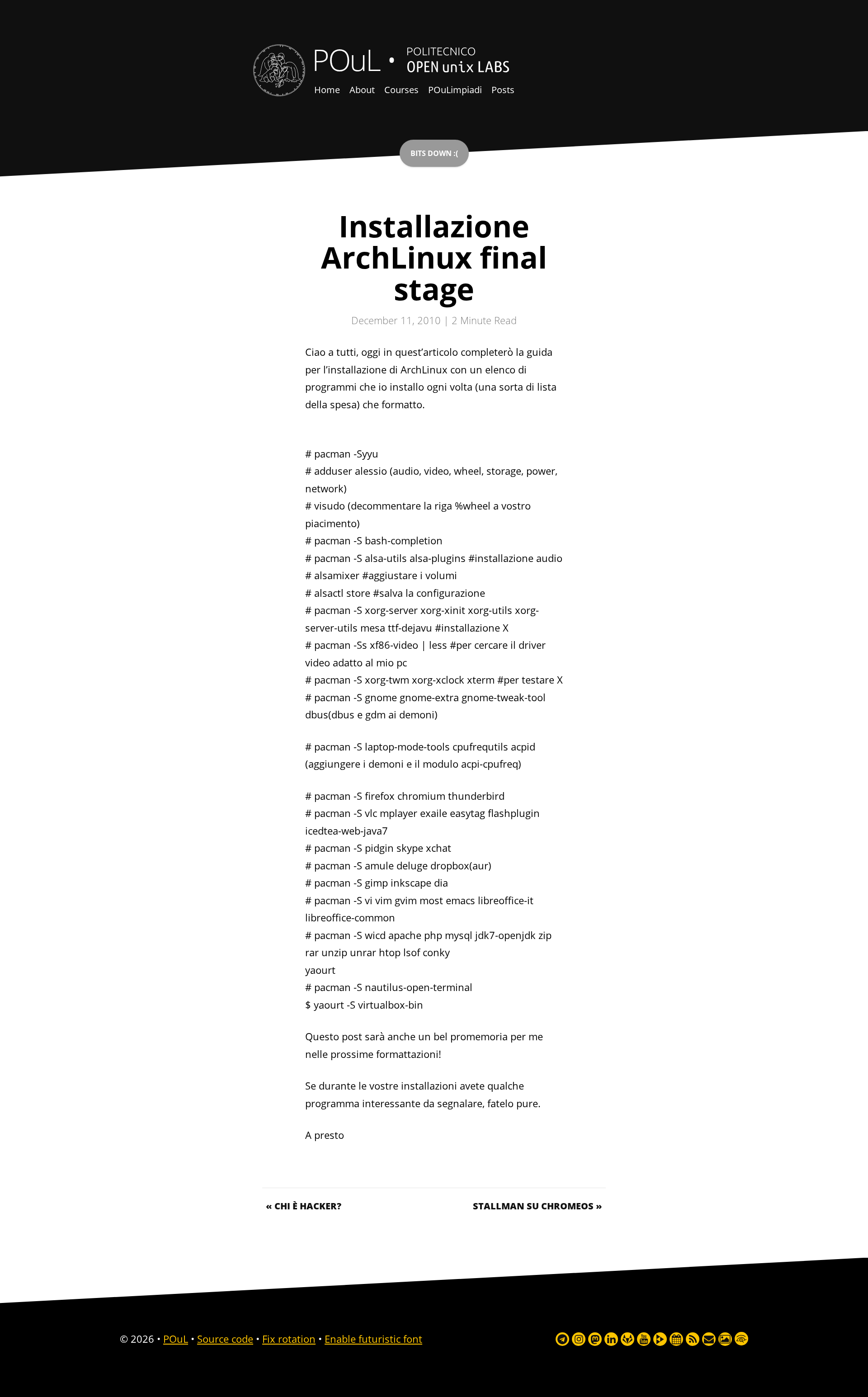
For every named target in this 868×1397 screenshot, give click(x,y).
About (362, 90)
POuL (346, 59)
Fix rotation (289, 1338)
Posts (502, 90)
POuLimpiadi (455, 90)
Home (327, 90)
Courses (401, 90)
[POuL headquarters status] (434, 153)
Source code (225, 1338)
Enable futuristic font (373, 1338)
